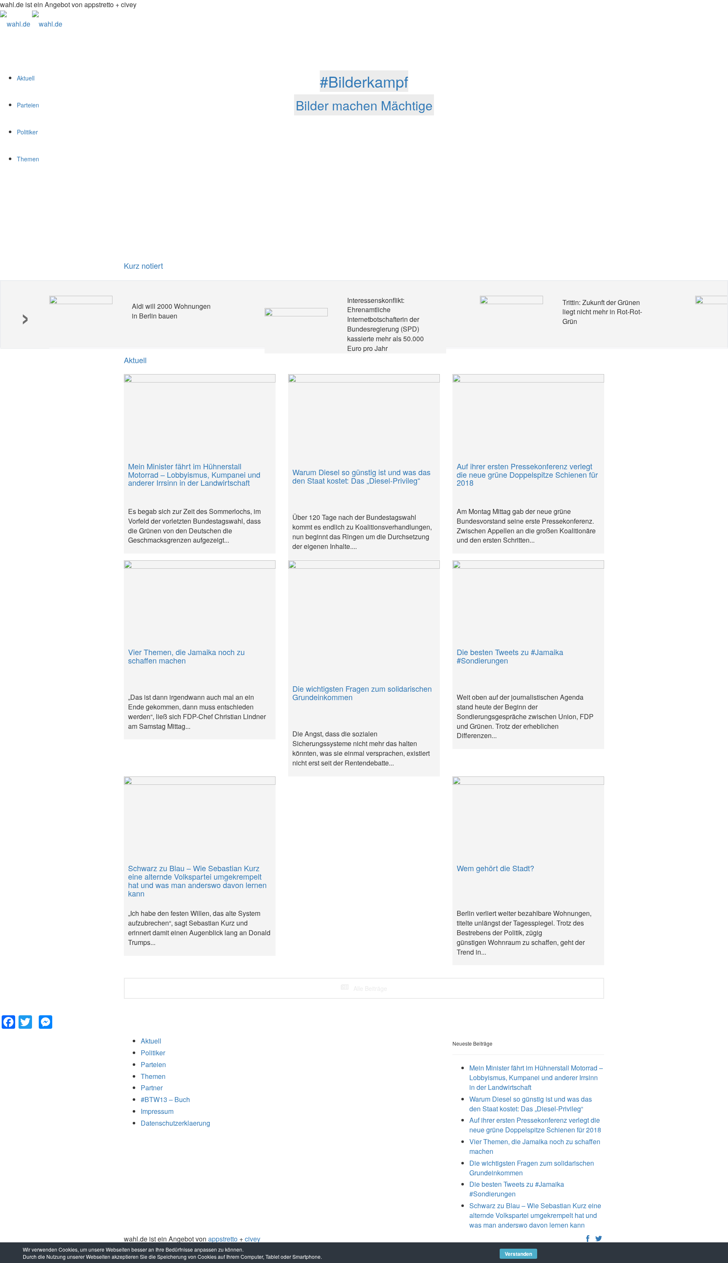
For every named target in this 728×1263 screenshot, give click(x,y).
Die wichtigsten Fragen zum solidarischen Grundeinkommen (531, 1167)
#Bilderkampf (364, 81)
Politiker (153, 1052)
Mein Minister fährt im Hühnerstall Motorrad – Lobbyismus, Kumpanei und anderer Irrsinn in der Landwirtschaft (536, 1077)
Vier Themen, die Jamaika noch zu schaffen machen (534, 1146)
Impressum (157, 1111)
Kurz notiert (143, 265)
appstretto (223, 1239)
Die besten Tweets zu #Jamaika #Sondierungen (516, 1189)
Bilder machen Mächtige (364, 105)
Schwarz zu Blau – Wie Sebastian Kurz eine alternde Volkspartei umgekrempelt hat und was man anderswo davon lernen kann (535, 1215)
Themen (153, 1076)
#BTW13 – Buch (165, 1099)
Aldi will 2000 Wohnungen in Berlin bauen (171, 311)
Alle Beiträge (369, 988)
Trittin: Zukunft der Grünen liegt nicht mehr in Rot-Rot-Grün (602, 311)
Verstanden (518, 1254)
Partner (152, 1087)
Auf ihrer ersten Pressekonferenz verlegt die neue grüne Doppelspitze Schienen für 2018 (535, 1125)
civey (252, 1239)
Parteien (153, 1064)
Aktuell (151, 1041)
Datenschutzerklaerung (175, 1123)
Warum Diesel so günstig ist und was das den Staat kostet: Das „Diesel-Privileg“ (530, 1103)
